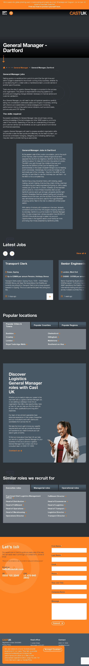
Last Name (56, 555)
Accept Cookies (53, 650)
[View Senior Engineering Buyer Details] (50, 296)
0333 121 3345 (10, 576)
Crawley (9, 337)
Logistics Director (56, 512)
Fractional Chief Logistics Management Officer (23, 497)
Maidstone (52, 341)
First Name (57, 546)
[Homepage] (78, 13)
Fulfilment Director (56, 496)
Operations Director (15, 516)
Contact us (14, 451)
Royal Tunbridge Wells (15, 344)
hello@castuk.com (13, 569)
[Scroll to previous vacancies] (5, 253)
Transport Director (56, 516)
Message (56, 601)
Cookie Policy (27, 660)
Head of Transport (56, 509)
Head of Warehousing (15, 512)
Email (54, 565)
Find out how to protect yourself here (44, 7)
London (9, 341)
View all (80, 254)
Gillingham (52, 337)
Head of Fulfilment (14, 505)
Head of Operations (14, 509)
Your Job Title (57, 583)
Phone (54, 574)
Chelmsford (53, 334)
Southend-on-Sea (56, 344)
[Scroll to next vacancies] (12, 253)
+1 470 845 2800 (29, 577)
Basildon (10, 334)
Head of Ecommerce (57, 501)
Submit (57, 623)
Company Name (58, 592)
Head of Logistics (56, 505)
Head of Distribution (15, 501)
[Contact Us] (11, 13)
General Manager (21, 68)
